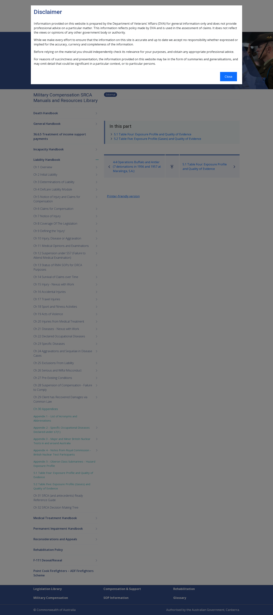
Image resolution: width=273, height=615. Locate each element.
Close (228, 77)
